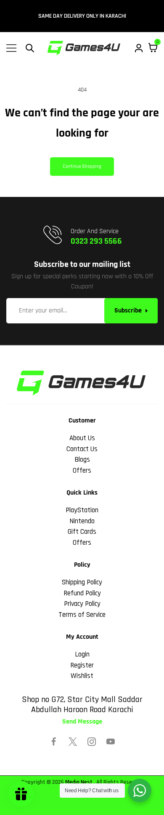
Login (82, 654)
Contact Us (82, 449)
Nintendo (82, 521)
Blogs (82, 459)
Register (82, 665)
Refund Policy (82, 593)
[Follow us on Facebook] (53, 741)
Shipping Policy (82, 582)
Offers (82, 470)
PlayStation (82, 510)
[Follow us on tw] (72, 741)
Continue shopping (82, 166)
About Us (82, 438)
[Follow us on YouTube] (110, 741)
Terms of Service (82, 614)
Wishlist (82, 676)
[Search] (30, 48)
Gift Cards (82, 531)
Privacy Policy (82, 603)
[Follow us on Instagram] (91, 741)
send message (82, 722)
